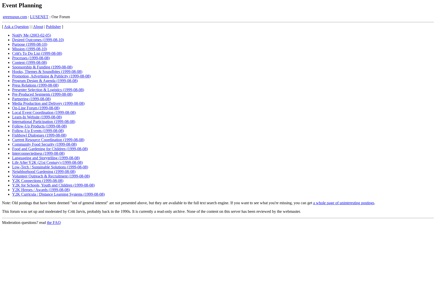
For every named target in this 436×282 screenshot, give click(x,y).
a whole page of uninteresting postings (343, 203)
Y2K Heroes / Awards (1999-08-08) (41, 190)
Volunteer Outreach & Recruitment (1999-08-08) (51, 176)
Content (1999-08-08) (29, 62)
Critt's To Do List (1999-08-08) (37, 53)
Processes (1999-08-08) (31, 58)
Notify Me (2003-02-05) (31, 35)
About (38, 26)
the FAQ (54, 222)
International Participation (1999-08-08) (43, 121)
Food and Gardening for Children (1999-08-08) (50, 149)
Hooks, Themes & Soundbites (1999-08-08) (47, 71)
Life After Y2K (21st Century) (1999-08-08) (47, 162)
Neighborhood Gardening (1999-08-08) (43, 171)
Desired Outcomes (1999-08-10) (38, 40)
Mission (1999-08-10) (29, 49)
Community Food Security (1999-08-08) (44, 144)
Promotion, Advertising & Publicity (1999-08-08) (51, 76)
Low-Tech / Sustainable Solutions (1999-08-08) (50, 167)
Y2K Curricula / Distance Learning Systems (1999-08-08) (58, 194)
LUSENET (39, 17)
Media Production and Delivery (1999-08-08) (48, 103)
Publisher (53, 26)
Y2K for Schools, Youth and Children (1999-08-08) (53, 185)
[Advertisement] (413, 101)
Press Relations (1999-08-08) (35, 85)
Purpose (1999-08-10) (29, 44)
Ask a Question (16, 26)
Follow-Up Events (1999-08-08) (38, 131)
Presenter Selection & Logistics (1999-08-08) (48, 90)
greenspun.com (15, 17)
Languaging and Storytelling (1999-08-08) (46, 158)
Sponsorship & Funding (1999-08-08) (42, 67)
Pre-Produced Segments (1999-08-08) (42, 94)
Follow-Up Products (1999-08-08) (39, 126)
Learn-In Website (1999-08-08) (37, 117)
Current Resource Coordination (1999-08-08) (48, 140)
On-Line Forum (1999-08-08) (36, 108)
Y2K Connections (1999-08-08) (37, 180)
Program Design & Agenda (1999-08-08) (45, 81)
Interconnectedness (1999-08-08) (38, 153)
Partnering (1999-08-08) (31, 99)
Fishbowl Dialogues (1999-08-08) (39, 135)
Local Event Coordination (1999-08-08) (44, 112)
